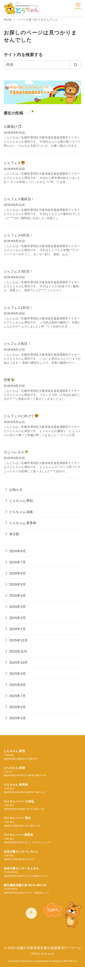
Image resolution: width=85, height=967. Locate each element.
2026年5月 (17, 584)
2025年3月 (17, 718)
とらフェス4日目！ (18, 235)
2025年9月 (17, 674)
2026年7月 (17, 562)
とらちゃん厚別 (21, 501)
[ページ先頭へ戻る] (31, 913)
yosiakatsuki (41, 961)
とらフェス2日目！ (18, 307)
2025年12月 (18, 640)
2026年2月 (17, 618)
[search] (75, 64)
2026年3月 (17, 607)
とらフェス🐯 (14, 163)
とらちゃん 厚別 (14, 751)
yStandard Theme (19, 961)
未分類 (14, 534)
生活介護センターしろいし (21, 851)
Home (8, 19)
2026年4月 (17, 595)
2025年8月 (17, 685)
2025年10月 (18, 662)
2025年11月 (18, 651)
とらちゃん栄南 (21, 512)
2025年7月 (17, 696)
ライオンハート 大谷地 (19, 801)
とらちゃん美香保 (22, 523)
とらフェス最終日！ (19, 199)
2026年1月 (17, 629)
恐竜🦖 (9, 380)
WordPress (70, 961)
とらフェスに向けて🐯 (21, 416)
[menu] (78, 5)
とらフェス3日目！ (18, 271)
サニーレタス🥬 (16, 452)
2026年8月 (17, 551)
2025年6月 (17, 707)
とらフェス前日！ (17, 343)
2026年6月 (17, 573)
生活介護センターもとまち (21, 868)
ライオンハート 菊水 (17, 818)
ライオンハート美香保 (18, 834)
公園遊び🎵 (13, 126)
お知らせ (16, 489)
